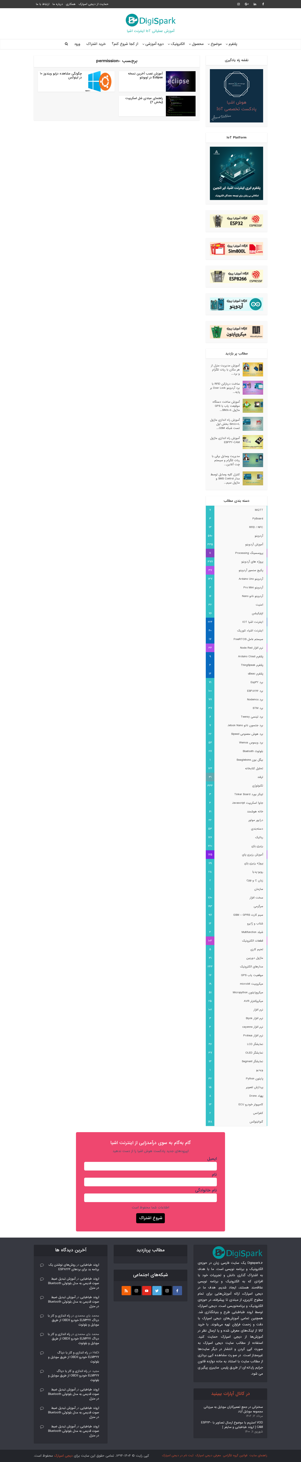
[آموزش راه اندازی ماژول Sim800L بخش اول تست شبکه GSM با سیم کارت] (251, 424)
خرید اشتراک (96, 44)
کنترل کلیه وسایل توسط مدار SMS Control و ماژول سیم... (225, 478)
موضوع (216, 44)
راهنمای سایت (258, 1455)
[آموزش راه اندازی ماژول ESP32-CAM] (251, 442)
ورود (77, 44)
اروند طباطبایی (89, 1264)
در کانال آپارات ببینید (230, 1393)
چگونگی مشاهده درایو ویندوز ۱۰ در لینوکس (61, 75)
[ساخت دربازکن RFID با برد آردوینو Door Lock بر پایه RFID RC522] (251, 388)
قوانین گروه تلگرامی (235, 1455)
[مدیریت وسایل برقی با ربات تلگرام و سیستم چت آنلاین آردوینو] (251, 460)
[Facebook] (177, 1290)
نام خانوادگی (206, 1190)
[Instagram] (167, 1290)
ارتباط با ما (42, 4)
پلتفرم (233, 44)
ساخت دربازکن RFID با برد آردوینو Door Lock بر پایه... (225, 388)
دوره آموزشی (154, 44)
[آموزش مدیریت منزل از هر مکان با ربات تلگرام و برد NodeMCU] (251, 369)
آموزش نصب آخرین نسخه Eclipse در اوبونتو (145, 75)
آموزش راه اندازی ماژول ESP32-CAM (225, 440)
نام (214, 1175)
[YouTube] (146, 1290)
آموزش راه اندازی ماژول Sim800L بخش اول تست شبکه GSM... (225, 424)
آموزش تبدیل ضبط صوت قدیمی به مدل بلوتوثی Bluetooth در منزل (73, 1283)
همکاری (71, 4)
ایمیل (212, 1159)
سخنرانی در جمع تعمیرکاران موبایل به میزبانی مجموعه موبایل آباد (233, 1409)
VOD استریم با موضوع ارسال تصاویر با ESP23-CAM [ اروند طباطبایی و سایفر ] (232, 1425)
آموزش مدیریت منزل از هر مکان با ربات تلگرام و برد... (225, 369)
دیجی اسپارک (63, 1455)
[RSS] (126, 1290)
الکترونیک (178, 44)
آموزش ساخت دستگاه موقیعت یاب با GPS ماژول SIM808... (226, 406)
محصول (198, 44)
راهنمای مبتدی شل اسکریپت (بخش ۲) (144, 100)
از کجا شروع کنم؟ (125, 44)
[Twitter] (157, 1290)
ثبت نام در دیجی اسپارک (177, 1455)
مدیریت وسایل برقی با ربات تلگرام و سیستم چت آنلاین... (226, 460)
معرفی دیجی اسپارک (208, 1455)
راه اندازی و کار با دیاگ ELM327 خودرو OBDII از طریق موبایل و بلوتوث (73, 1320)
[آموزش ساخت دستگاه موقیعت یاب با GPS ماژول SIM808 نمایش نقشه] (251, 406)
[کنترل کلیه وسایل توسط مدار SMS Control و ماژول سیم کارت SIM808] (251, 478)
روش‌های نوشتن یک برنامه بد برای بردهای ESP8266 (74, 1267)
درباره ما (57, 4)
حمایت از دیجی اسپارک (93, 4)
